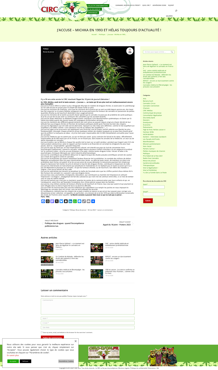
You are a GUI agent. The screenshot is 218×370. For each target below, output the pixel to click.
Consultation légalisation (152, 115)
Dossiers (146, 120)
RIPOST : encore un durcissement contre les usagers (118, 257)
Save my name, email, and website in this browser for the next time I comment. (68, 332)
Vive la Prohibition (150, 170)
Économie (146, 125)
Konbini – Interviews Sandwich (154, 137)
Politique (46, 49)
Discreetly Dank (149, 118)
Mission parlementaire (151, 144)
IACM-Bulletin (148, 134)
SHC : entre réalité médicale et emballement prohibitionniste (117, 244)
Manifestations (148, 141)
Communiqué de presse (152, 113)
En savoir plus (13, 355)
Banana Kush (148, 101)
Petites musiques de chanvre (154, 151)
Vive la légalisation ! (150, 168)
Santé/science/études (151, 163)
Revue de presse (48, 52)
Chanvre (146, 108)
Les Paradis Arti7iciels (151, 139)
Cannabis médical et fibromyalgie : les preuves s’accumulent (70, 270)
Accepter (13, 361)
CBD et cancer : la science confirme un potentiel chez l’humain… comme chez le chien (120, 271)
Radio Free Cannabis (151, 158)
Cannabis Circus (149, 103)
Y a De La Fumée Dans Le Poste (155, 173)
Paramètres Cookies (66, 361)
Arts (144, 99)
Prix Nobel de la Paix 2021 (153, 156)
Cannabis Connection (151, 106)
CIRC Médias (148, 110)
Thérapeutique (148, 165)
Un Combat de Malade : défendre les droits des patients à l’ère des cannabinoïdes (70, 258)
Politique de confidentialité (139, 368)
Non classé (147, 146)
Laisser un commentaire (105, 210)
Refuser (25, 361)
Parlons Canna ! (149, 149)
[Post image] (47, 247)
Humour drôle (148, 132)
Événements (147, 127)
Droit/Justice (147, 122)
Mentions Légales (124, 368)
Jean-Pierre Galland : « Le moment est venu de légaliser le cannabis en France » (70, 245)
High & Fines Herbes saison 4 (154, 130)
